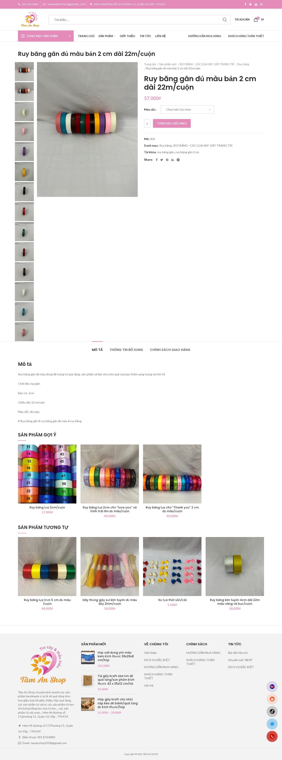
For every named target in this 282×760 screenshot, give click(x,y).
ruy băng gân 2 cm (187, 152)
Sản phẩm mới (168, 64)
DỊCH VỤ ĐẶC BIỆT (157, 660)
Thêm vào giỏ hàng (172, 123)
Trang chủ (150, 64)
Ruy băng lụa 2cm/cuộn (47, 507)
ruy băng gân (165, 152)
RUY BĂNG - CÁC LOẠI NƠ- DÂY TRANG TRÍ (207, 64)
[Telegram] (178, 160)
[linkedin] (172, 160)
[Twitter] (162, 160)
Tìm (225, 19)
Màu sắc (149, 109)
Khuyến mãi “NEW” (240, 660)
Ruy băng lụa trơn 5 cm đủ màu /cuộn (47, 602)
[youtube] (256, 4)
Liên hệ (148, 685)
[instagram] (261, 4)
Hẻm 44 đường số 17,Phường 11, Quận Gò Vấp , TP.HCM (129, 4)
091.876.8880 (30, 4)
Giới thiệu (150, 652)
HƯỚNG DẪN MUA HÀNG (204, 36)
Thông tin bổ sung (126, 349)
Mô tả (97, 349)
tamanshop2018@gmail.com (66, 4)
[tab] (97, 347)
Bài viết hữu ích (238, 652)
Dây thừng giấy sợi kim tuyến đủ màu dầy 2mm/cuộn (110, 602)
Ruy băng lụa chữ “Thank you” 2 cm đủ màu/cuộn (172, 509)
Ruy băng (243, 64)
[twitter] (250, 4)
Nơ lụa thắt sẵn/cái (172, 600)
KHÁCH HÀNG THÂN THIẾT (246, 36)
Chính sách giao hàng (170, 349)
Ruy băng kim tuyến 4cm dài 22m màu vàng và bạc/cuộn (235, 602)
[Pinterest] (167, 160)
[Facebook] (245, 4)
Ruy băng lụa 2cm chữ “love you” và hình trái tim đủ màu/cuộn (110, 509)
